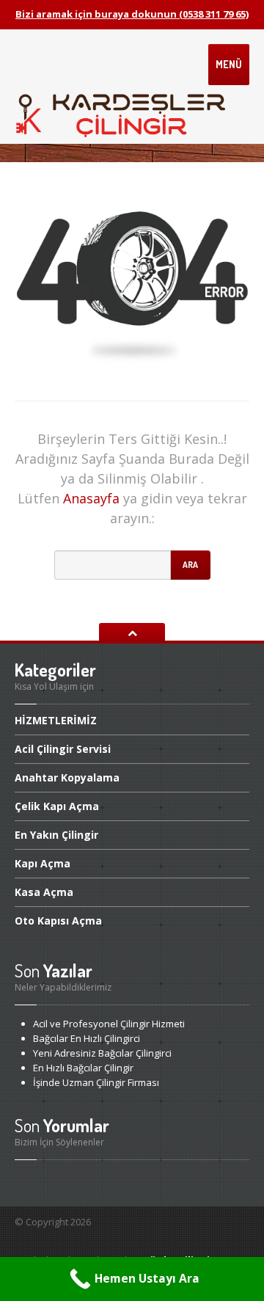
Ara (190, 564)
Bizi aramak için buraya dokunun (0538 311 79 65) (132, 14)
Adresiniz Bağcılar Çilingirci (102, 1053)
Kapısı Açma (58, 921)
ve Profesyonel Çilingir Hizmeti (109, 1023)
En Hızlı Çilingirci (86, 1038)
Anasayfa (91, 498)
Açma (42, 863)
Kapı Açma (57, 806)
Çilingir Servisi (63, 749)
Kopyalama (67, 777)
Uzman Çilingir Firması (96, 1082)
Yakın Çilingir (56, 835)
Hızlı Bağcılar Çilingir (83, 1067)
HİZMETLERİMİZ (56, 721)
